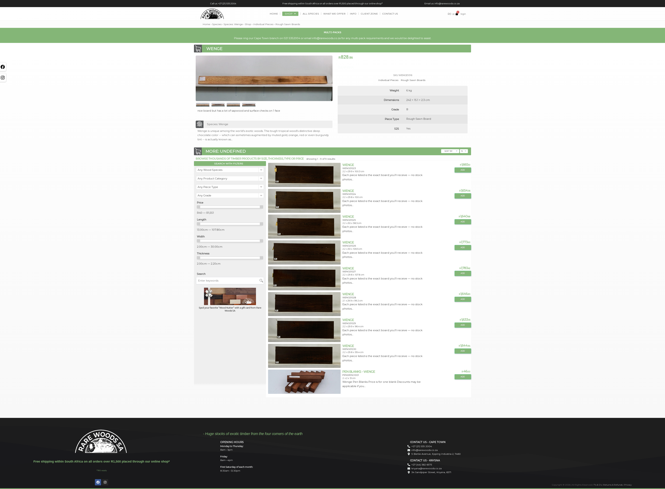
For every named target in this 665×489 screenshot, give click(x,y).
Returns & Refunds (613, 484)
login (463, 14)
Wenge (348, 165)
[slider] (198, 207)
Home (206, 24)
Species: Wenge (233, 24)
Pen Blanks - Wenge (358, 372)
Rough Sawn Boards (287, 24)
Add (463, 170)
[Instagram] (105, 482)
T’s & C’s (598, 484)
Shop (248, 24)
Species (216, 24)
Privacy (628, 484)
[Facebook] (98, 482)
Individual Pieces (263, 24)
